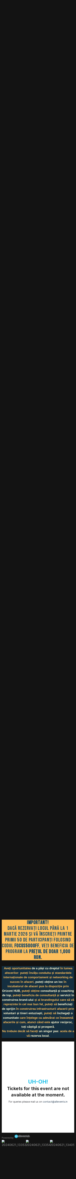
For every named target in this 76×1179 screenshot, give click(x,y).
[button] (5, 1143)
